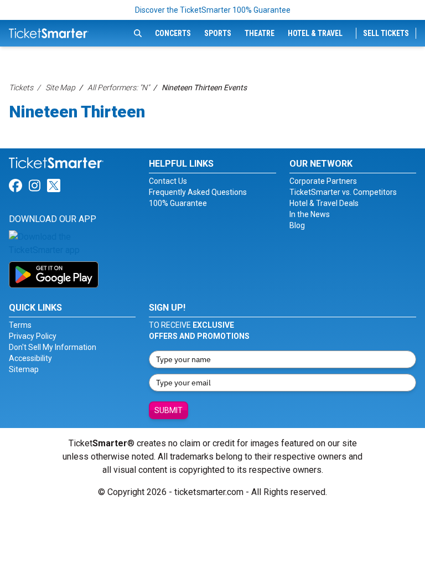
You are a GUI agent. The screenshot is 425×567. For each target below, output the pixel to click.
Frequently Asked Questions (198, 192)
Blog (297, 225)
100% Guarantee (178, 203)
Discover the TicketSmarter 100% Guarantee (213, 10)
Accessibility (30, 358)
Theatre (259, 33)
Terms (20, 325)
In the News (309, 214)
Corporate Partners (323, 181)
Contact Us (168, 181)
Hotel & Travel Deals (324, 203)
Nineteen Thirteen (77, 111)
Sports (217, 33)
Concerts (173, 33)
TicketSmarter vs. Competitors (343, 192)
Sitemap (24, 369)
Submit (168, 410)
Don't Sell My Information (52, 347)
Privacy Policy (32, 336)
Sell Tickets (386, 33)
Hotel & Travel (315, 33)
